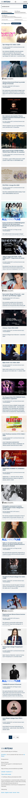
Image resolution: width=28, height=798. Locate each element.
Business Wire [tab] (5, 20)
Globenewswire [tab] (18, 17)
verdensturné (15, 23)
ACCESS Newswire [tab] (19, 20)
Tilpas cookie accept (6, 774)
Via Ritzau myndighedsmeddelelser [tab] (8, 16)
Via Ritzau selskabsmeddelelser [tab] (20, 12)
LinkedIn (3, 772)
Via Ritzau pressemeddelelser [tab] (7, 12)
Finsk (18, 792)
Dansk (2, 792)
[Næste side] (14, 737)
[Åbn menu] (15, 1)
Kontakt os (3, 754)
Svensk (14, 792)
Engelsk (7, 792)
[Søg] (25, 6)
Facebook (8, 772)
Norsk (10, 792)
